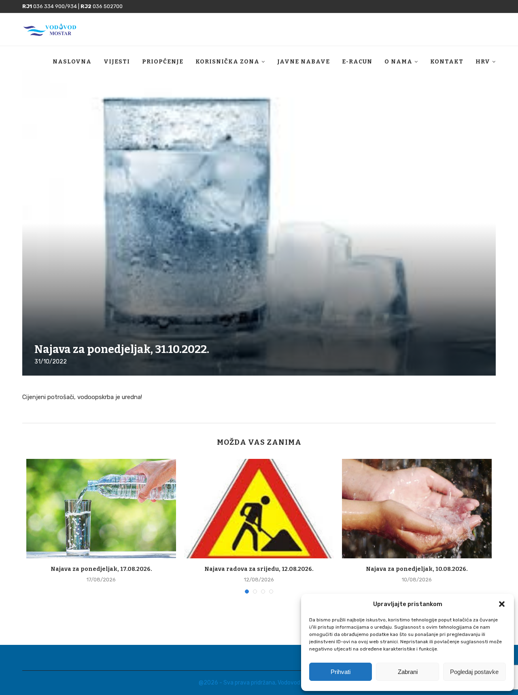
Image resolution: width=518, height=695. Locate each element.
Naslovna (72, 61)
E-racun (357, 61)
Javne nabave (303, 61)
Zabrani (408, 671)
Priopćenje (162, 61)
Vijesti (117, 61)
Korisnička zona (227, 61)
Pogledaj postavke (474, 671)
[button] (502, 604)
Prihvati (340, 671)
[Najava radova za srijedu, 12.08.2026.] (259, 509)
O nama (398, 61)
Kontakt (446, 61)
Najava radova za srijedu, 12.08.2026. (259, 569)
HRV (483, 61)
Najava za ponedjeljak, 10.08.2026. (417, 569)
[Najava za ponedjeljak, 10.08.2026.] (417, 509)
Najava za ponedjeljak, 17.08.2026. (101, 569)
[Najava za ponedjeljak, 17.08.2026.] (101, 509)
